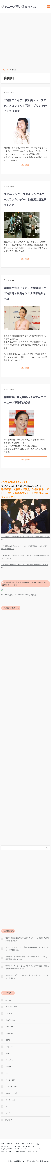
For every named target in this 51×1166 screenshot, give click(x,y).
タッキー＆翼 (10, 1100)
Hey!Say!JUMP (11, 1007)
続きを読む (25, 165)
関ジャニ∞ (9, 1120)
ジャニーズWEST (12, 1087)
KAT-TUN (8, 1013)
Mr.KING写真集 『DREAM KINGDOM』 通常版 (18, 595)
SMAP (7, 1053)
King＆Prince (10, 1020)
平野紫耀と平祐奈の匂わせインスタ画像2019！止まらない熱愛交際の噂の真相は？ (27, 958)
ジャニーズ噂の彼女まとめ (18, 6)
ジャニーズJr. (10, 1080)
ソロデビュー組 (11, 1093)
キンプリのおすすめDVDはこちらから (21, 485)
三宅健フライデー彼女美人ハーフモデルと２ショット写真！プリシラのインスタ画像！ (25, 106)
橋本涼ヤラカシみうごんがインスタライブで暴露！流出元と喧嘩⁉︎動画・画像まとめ (27, 967)
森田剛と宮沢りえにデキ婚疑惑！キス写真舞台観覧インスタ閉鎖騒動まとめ (25, 293)
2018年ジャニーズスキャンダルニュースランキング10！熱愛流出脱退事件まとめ (25, 199)
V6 (6, 1073)
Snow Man (9, 1060)
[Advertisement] (25, 40)
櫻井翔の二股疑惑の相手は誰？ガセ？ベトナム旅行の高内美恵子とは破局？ (27, 939)
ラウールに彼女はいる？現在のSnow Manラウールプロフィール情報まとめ (26, 948)
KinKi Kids (9, 1027)
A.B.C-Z (8, 1000)
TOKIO (8, 1067)
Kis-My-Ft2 (9, 1033)
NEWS (7, 1040)
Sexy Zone (9, 1047)
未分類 (7, 1113)
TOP (2, 1144)
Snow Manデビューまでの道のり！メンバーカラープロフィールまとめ (26, 976)
